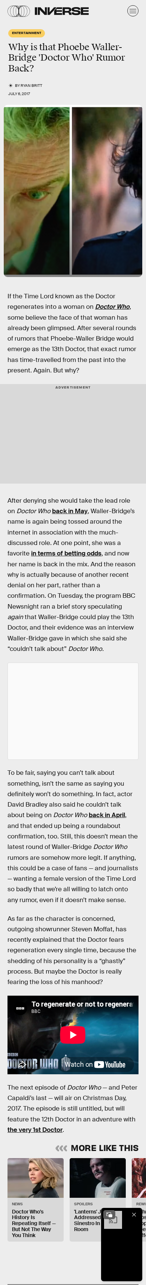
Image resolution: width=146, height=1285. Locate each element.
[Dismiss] (134, 1214)
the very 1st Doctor (35, 1130)
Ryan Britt (31, 85)
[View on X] (73, 711)
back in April (107, 815)
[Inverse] (62, 11)
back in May (70, 511)
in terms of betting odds (66, 553)
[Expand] (109, 1214)
